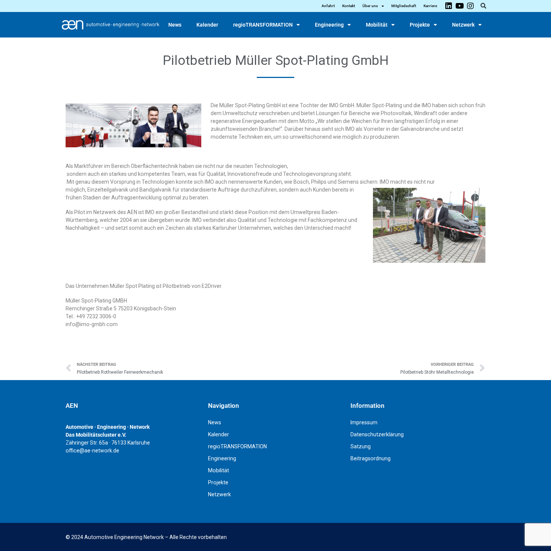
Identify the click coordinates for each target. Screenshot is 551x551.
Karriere (430, 6)
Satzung (360, 446)
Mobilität (377, 25)
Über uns (370, 6)
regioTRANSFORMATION (263, 25)
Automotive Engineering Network (124, 537)
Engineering (329, 25)
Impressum (363, 422)
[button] (483, 5)
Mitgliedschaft (403, 6)
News (174, 25)
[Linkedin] (448, 6)
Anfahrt (328, 6)
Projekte (420, 25)
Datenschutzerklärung (377, 434)
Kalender (207, 25)
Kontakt (348, 6)
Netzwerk (463, 25)
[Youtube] (459, 6)
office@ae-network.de (92, 451)
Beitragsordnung (370, 458)
